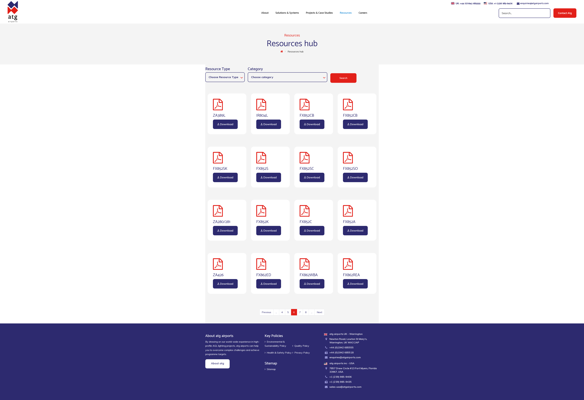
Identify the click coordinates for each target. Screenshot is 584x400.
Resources (346, 12)
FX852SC (307, 168)
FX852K (262, 221)
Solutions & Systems (287, 12)
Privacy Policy (302, 352)
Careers (363, 12)
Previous (266, 312)
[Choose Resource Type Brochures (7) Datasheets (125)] (225, 77)
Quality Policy (301, 345)
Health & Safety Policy (279, 352)
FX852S (262, 168)
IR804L (262, 115)
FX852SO (350, 168)
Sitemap (271, 369)
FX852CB (307, 115)
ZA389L (219, 115)
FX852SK (220, 168)
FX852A (349, 221)
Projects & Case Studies (319, 12)
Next (319, 312)
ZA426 (218, 274)
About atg (217, 363)
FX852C (306, 221)
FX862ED (263, 274)
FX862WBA (309, 274)
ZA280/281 (221, 221)
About (265, 12)
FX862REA (351, 274)
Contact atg (565, 12)
